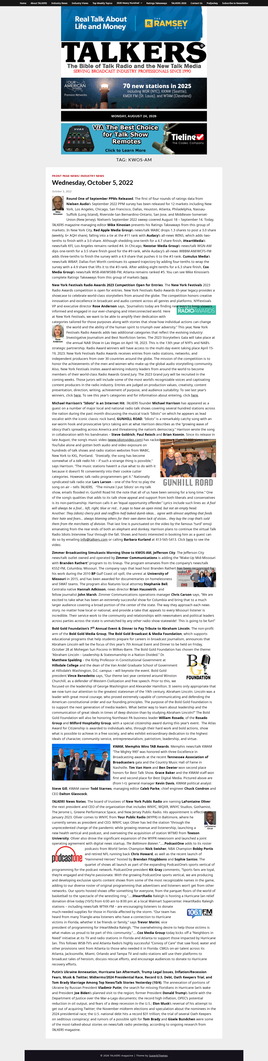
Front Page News (65, 176)
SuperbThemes (158, 1055)
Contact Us (196, 3)
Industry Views (80, 3)
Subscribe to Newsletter (235, 3)
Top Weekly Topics (102, 3)
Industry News (59, 3)
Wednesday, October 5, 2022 (92, 182)
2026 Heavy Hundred (128, 3)
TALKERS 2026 (178, 3)
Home (23, 3)
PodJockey (212, 3)
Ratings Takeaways (156, 3)
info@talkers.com (94, 539)
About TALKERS (39, 3)
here (189, 539)
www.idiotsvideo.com (125, 440)
